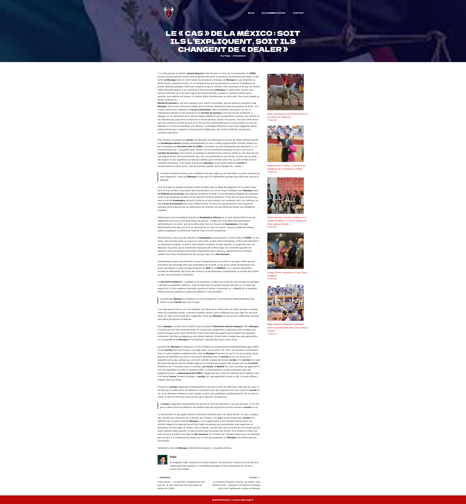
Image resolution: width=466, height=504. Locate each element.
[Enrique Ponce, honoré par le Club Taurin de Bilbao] (287, 251)
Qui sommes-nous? (274, 13)
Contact (298, 13)
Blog (251, 13)
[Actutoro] (168, 12)
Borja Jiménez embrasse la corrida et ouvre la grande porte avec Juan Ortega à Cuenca (287, 327)
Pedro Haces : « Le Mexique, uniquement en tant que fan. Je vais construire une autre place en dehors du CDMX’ (181, 483)
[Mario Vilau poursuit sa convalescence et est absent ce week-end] (287, 92)
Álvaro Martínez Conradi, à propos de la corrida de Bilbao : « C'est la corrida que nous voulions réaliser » (286, 220)
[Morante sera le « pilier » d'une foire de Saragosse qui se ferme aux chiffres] (287, 144)
